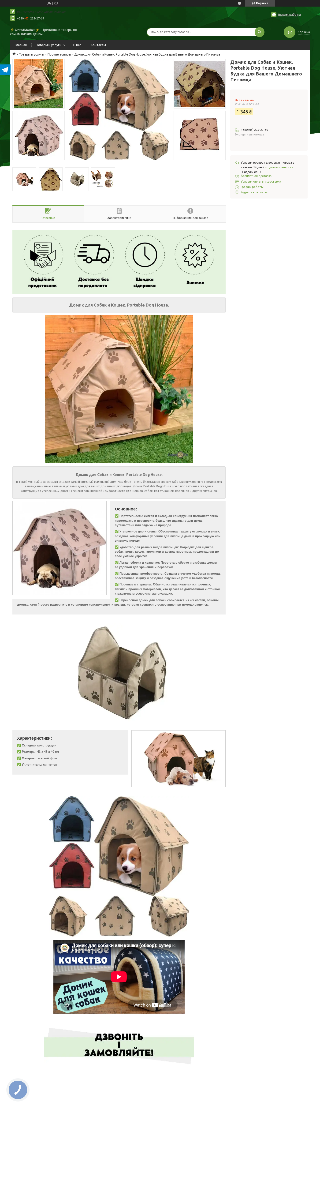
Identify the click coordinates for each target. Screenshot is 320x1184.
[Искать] (259, 32)
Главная (21, 45)
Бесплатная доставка (256, 176)
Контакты (98, 45)
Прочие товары (59, 54)
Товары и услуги (48, 45)
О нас (77, 45)
